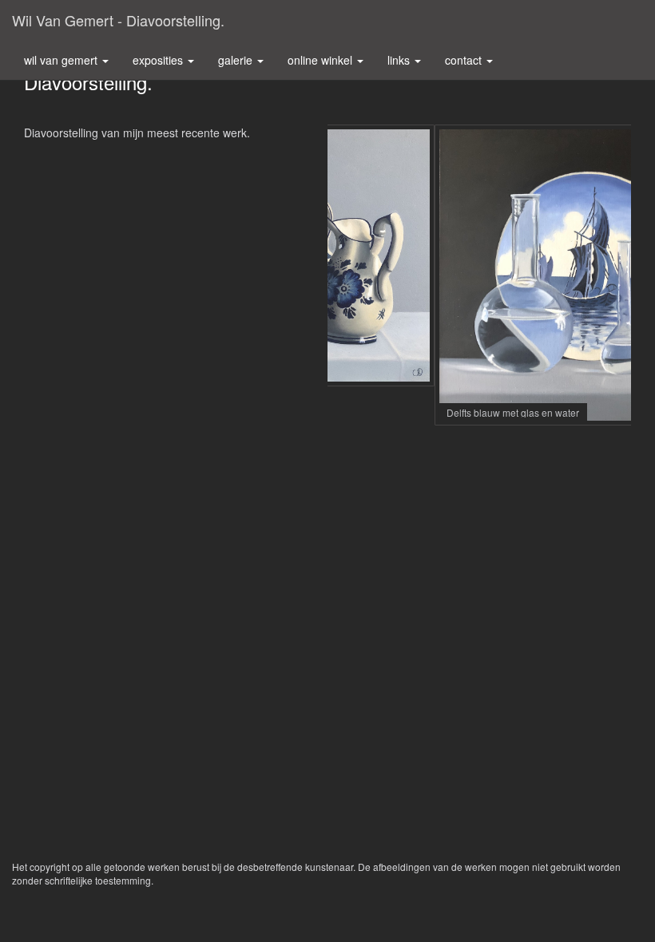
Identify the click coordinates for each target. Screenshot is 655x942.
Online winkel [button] (321, 60)
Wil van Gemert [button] (62, 60)
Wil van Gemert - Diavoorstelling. (118, 20)
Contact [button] (465, 60)
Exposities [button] (159, 60)
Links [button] (400, 60)
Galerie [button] (237, 60)
